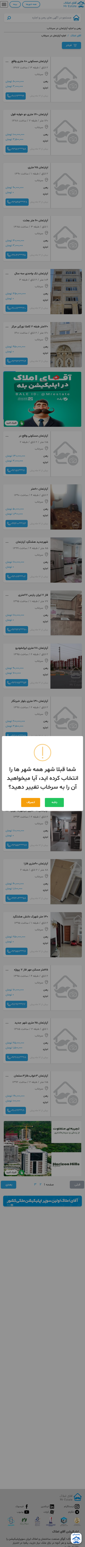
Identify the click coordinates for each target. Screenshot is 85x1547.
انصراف (30, 802)
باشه (54, 802)
